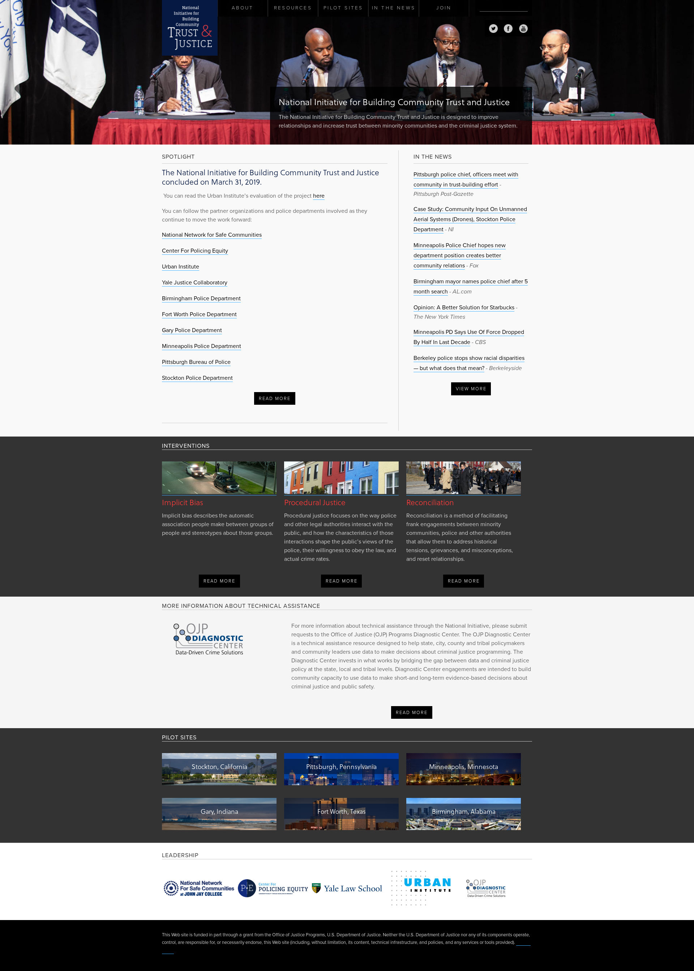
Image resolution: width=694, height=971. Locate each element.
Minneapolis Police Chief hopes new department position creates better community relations (460, 255)
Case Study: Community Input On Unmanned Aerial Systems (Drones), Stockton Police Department (470, 219)
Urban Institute (180, 266)
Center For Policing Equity (195, 250)
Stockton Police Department (197, 378)
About (242, 8)
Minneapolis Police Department (201, 346)
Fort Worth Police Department (199, 314)
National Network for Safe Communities (212, 235)
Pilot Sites (343, 8)
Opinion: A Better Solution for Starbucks (464, 307)
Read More (275, 398)
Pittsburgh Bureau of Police (196, 362)
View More (471, 389)
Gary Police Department (192, 330)
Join (443, 8)
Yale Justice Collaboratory (194, 282)
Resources (293, 8)
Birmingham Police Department (201, 298)
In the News (393, 8)
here (319, 195)
